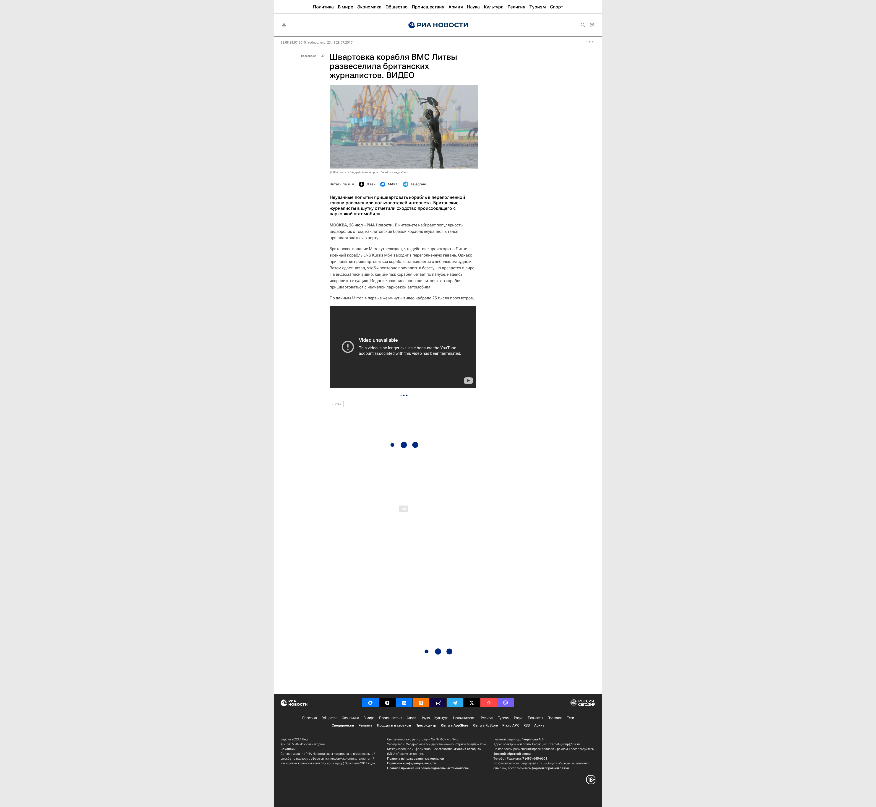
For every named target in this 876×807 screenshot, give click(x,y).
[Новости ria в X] (472, 702)
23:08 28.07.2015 (293, 42)
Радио (518, 718)
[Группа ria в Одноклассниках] (421, 702)
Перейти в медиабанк (394, 172)
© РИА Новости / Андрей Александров (354, 172)
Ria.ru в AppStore (454, 725)
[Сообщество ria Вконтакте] (404, 702)
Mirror (374, 248)
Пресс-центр (425, 725)
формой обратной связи (512, 753)
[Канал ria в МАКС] (370, 702)
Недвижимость (464, 718)
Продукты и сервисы (394, 725)
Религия (487, 718)
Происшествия (390, 718)
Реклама (365, 725)
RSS (527, 725)
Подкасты (535, 718)
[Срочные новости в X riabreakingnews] (488, 702)
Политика (309, 718)
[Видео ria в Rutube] (438, 702)
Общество (329, 718)
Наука (425, 718)
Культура (441, 718)
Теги (570, 718)
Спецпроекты (343, 725)
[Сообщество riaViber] (505, 702)
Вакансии (288, 749)
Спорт (411, 718)
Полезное (555, 718)
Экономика (350, 718)
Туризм (503, 718)
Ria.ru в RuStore (485, 725)
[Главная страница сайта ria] (438, 25)
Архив (539, 725)
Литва (336, 404)
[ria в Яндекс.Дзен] (387, 702)
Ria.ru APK (510, 725)
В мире (369, 718)
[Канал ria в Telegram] (455, 702)
